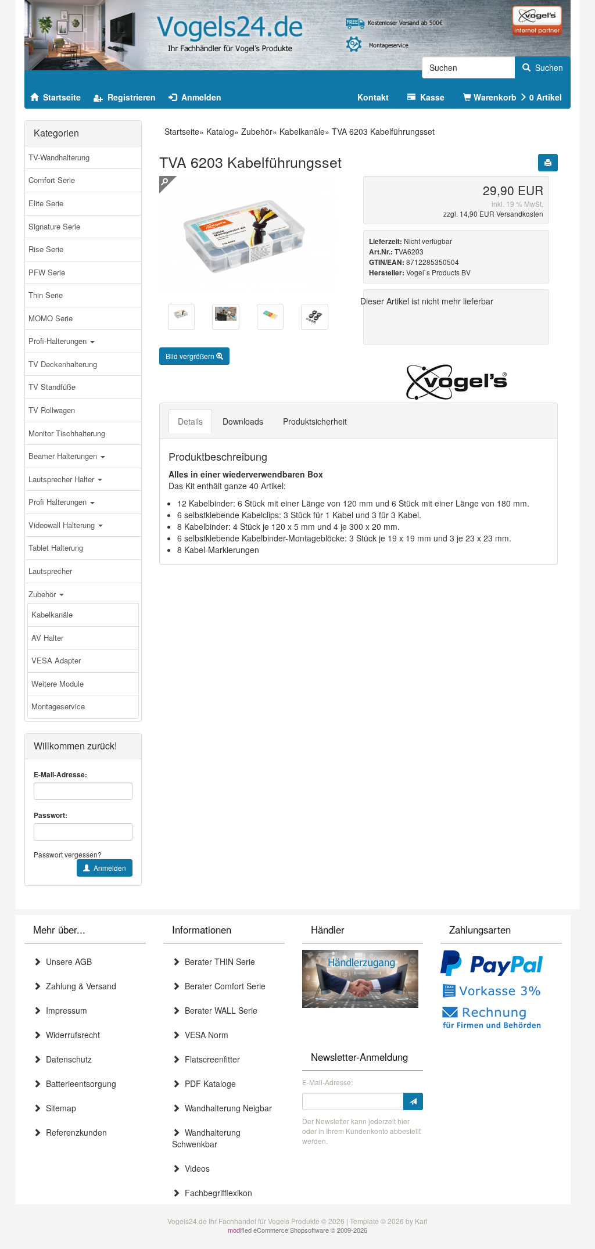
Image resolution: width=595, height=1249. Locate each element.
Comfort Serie (51, 179)
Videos (195, 1168)
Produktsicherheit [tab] (315, 421)
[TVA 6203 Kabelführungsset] (181, 314)
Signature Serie (54, 226)
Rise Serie (45, 248)
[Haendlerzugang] (360, 977)
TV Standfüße (52, 386)
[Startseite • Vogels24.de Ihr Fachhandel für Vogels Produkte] (297, 34)
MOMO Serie (50, 318)
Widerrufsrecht (70, 1034)
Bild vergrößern (191, 356)
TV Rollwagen (51, 409)
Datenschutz (66, 1059)
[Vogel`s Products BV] (456, 382)
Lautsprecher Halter (62, 478)
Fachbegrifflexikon (216, 1192)
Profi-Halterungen (58, 340)
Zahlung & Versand (78, 986)
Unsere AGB (66, 961)
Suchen (547, 67)
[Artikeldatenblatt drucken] (548, 162)
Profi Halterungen (58, 501)
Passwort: (50, 815)
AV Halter (47, 637)
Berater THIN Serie (217, 961)
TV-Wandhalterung (58, 157)
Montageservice (58, 706)
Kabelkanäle (52, 614)
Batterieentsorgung (78, 1083)
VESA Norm (204, 1034)
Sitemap (58, 1108)
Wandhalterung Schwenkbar (206, 1138)
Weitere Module (57, 683)
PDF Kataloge (208, 1083)
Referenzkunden (74, 1132)
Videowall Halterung (62, 524)
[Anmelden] (413, 1101)
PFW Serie (46, 272)
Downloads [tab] (243, 421)
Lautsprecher (50, 570)
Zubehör (43, 594)
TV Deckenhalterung (62, 363)
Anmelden (108, 868)
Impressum (64, 1010)
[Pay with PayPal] (491, 964)
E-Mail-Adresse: (60, 775)
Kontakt (373, 97)
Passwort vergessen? (68, 854)
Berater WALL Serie (218, 1010)
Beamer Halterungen (63, 455)
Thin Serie (45, 294)
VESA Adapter (56, 660)
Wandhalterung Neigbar (226, 1108)
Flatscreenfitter (210, 1059)
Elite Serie (45, 203)
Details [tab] (190, 421)
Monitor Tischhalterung (66, 433)
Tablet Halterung (55, 547)
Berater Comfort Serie (223, 986)
